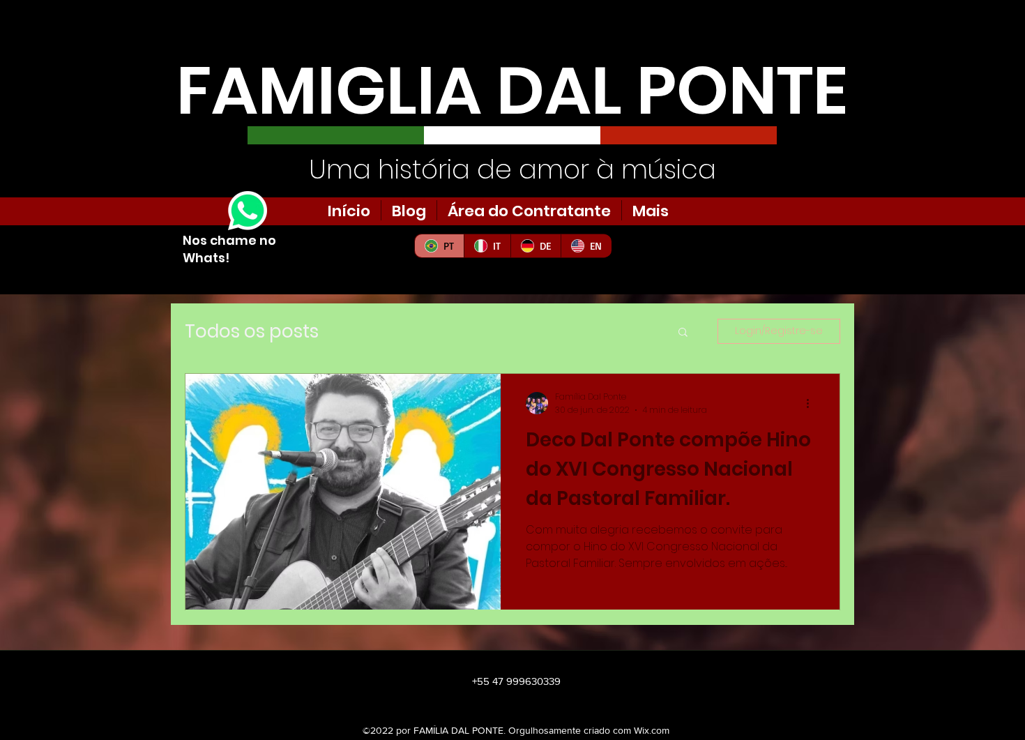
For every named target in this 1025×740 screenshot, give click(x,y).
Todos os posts (252, 331)
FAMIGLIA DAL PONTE (512, 90)
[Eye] (247, 210)
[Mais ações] (812, 403)
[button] (683, 333)
